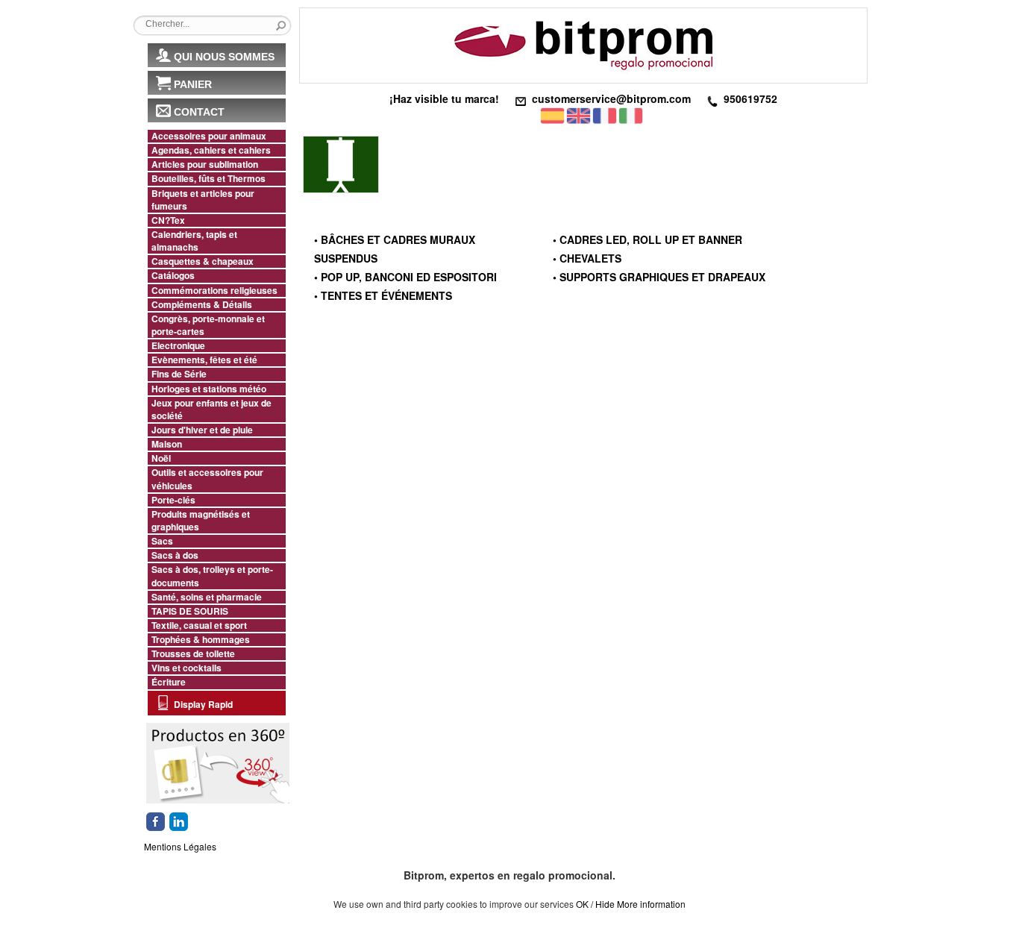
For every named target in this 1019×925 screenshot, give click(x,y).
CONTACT (199, 112)
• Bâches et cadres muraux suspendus (394, 249)
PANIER (193, 84)
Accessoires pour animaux (208, 136)
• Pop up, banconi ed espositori (405, 276)
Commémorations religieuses (214, 290)
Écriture (168, 682)
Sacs (162, 541)
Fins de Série (179, 374)
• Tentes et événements (383, 295)
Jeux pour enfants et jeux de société (211, 409)
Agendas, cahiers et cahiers (211, 150)
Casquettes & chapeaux (202, 261)
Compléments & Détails (201, 304)
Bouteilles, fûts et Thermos (208, 178)
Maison (166, 444)
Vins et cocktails (186, 668)
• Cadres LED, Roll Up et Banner (647, 239)
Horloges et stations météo (208, 389)
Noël (161, 458)
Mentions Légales (180, 846)
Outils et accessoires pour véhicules (207, 479)
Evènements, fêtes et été (204, 360)
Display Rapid (203, 704)
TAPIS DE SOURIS (189, 611)
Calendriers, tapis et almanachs (194, 241)
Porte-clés (173, 500)
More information (651, 903)
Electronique (178, 345)
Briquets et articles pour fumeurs (202, 200)
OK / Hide (595, 903)
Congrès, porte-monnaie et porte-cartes (208, 325)
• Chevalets (587, 258)
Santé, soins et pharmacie (206, 597)
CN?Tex (168, 220)
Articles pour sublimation (204, 164)
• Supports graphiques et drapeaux (659, 276)
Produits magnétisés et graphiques (200, 520)
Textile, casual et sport (199, 625)
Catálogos (173, 275)
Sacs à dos (174, 555)
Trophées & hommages (200, 639)
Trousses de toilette (193, 654)
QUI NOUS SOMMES (224, 57)
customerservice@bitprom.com (611, 98)
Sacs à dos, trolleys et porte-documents (212, 576)
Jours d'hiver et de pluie (202, 430)
